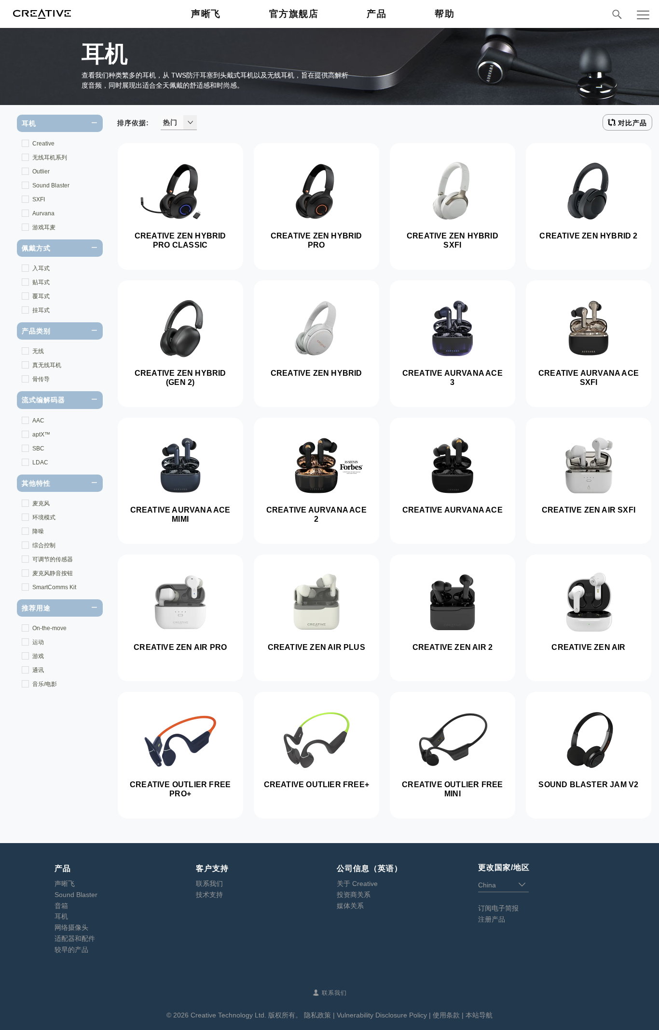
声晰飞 (206, 14)
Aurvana (43, 213)
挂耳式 (41, 310)
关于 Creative (357, 883)
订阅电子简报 (498, 908)
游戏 (38, 656)
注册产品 (491, 919)
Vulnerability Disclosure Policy (382, 1015)
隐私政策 (317, 1015)
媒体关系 (350, 906)
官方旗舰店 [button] (294, 14)
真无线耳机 (46, 365)
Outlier (41, 171)
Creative (43, 143)
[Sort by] (190, 122)
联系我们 (209, 883)
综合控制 (43, 545)
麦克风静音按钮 (52, 573)
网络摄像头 (71, 927)
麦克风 (41, 503)
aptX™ (41, 434)
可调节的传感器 (52, 559)
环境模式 (43, 517)
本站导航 (479, 1015)
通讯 (38, 670)
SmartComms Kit (54, 587)
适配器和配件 (75, 938)
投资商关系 (354, 894)
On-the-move (49, 628)
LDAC (40, 462)
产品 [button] (376, 14)
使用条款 (446, 1015)
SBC (38, 448)
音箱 (61, 906)
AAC (38, 420)
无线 (38, 351)
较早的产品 (71, 949)
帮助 (444, 14)
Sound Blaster (50, 185)
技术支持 (209, 894)
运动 (38, 642)
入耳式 (41, 268)
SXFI (38, 199)
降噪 (38, 531)
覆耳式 (41, 296)
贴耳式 (41, 282)
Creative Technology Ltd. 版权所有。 (246, 1015)
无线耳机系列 (49, 157)
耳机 (61, 916)
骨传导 (41, 379)
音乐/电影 (44, 684)
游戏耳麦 (43, 227)
